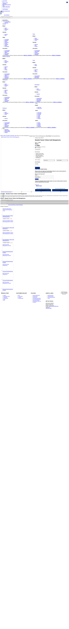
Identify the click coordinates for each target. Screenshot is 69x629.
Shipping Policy (35, 296)
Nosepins (6, 129)
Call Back (4, 3)
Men (35, 45)
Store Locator (5, 2)
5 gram (38, 117)
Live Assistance (43, 190)
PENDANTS (5, 79)
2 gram (38, 116)
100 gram (39, 126)
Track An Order (20, 296)
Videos (49, 298)
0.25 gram (39, 113)
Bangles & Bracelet (6, 56)
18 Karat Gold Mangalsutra (8, 271)
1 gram (38, 115)
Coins (36, 103)
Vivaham (6, 22)
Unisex (36, 46)
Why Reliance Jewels (6, 296)
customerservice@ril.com (53, 306)
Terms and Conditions (36, 300)
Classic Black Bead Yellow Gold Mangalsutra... (8, 216)
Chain (34, 60)
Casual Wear (7, 50)
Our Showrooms (5, 298)
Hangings (6, 42)
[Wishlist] (1, 13)
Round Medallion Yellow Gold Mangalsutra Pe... (8, 240)
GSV (3, 5)
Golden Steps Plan (6, 6)
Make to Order (39, 185)
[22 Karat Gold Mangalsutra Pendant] (8, 250)
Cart (2, 11)
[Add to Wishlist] (67, 2)
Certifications (5, 297)
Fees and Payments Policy (37, 299)
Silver (36, 40)
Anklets (6, 132)
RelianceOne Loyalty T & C (37, 301)
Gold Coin (39, 107)
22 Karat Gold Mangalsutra (8, 280)
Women (6, 34)
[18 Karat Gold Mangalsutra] (8, 270)
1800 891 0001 (48, 308)
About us (4, 295)
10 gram (39, 118)
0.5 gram (39, 114)
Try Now (60, 190)
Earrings (4, 23)
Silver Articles (7, 131)
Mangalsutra (37, 84)
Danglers (6, 40)
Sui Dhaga (7, 46)
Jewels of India (7, 21)
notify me (37, 167)
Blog (4, 300)
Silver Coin (39, 108)
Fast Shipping (5, 9)
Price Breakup (3, 203)
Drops (6, 41)
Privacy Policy (35, 297)
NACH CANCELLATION (51, 297)
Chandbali (7, 39)
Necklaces (5, 108)
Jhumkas (6, 44)
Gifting (6, 52)
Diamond (36, 39)
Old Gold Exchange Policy (37, 298)
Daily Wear (7, 51)
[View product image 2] (3, 194)
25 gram (39, 124)
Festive (36, 52)
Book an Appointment (7, 4)
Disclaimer (34, 302)
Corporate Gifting (20, 298)
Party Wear (7, 53)
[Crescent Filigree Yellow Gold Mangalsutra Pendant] (8, 226)
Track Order (5, 0)
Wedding (6, 54)
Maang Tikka (7, 130)
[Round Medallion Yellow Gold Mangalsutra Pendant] (8, 238)
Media (4, 299)
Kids (5, 35)
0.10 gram (39, 112)
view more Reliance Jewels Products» (15, 204)
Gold (6, 28)
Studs (6, 45)
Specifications (3, 201)
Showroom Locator (50, 296)
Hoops (6, 43)
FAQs (19, 295)
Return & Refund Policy (36, 295)
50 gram (39, 125)
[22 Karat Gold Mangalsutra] (8, 279)
